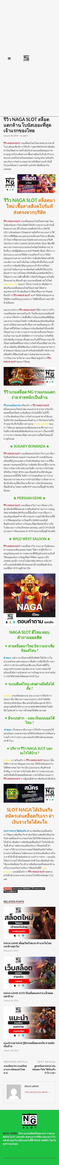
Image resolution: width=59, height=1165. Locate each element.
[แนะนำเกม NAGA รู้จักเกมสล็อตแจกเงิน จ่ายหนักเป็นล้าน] (29, 1039)
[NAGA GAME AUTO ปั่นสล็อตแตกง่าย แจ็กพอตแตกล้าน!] (29, 989)
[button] (9, 58)
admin (25, 136)
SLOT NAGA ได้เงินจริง (21, 888)
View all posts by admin (37, 1092)
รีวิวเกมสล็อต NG (10, 891)
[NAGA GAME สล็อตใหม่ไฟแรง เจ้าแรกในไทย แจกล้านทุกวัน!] (29, 939)
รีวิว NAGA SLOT (38, 888)
